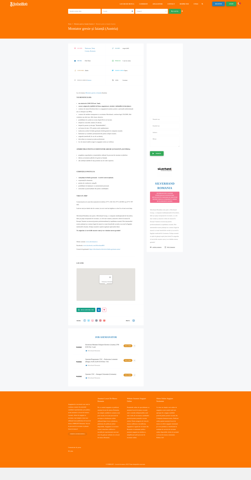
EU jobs (70, 454)
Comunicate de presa (75, 450)
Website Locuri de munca (77, 436)
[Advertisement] (164, 79)
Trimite (158, 153)
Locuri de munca (128, 4)
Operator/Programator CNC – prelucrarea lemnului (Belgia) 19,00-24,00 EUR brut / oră (101, 363)
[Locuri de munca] (19, 4)
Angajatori (159, 4)
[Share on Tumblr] (96, 323)
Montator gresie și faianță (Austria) (85, 24)
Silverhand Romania (94, 353)
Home (70, 24)
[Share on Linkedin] (92, 323)
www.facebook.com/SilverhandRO (94, 248)
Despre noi (185, 4)
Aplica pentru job (87, 312)
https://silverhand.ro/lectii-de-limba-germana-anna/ (106, 252)
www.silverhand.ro (92, 244)
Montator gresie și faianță (94, 93)
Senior (89, 80)
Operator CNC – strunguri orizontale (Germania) (100, 377)
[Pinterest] (100, 323)
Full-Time (128, 348)
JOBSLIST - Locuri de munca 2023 (118, 467)
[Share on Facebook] (84, 323)
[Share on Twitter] (88, 323)
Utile (197, 4)
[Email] (104, 323)
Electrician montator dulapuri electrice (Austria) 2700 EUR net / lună (102, 348)
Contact (172, 4)
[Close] (109, 280)
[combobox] (118, 11)
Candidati (144, 4)
